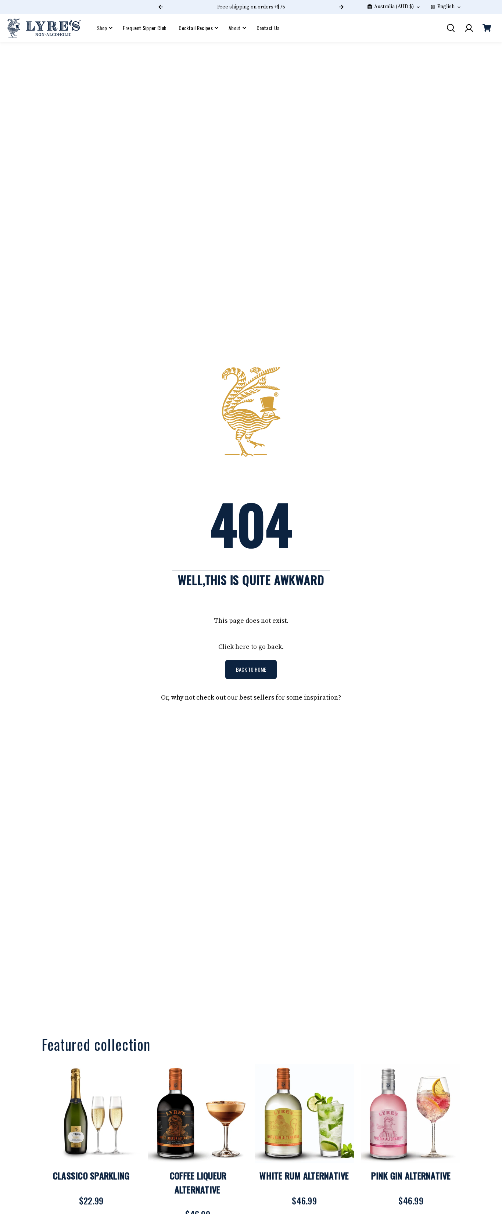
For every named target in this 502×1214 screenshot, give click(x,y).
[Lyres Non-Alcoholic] (44, 28)
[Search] (450, 28)
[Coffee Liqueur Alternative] (197, 1113)
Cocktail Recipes (196, 28)
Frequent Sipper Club (144, 28)
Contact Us (268, 28)
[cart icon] (486, 28)
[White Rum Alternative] (304, 1113)
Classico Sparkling (91, 1175)
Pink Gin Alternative (411, 1175)
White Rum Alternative (304, 1175)
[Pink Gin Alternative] (410, 1113)
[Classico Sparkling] (91, 1113)
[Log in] (468, 28)
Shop (102, 28)
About (235, 28)
